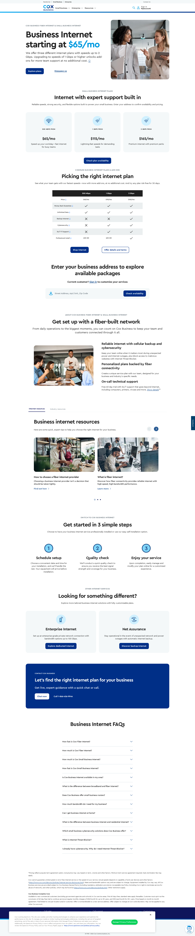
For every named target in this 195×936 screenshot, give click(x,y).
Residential (46, 2)
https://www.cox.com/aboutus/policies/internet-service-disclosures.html (56, 882)
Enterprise (68, 2)
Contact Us (146, 2)
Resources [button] (89, 8)
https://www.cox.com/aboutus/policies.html (90, 888)
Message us (61, 71)
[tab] (36, 409)
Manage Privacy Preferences (124, 922)
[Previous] (149, 429)
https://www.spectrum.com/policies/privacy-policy (82, 925)
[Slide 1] (94, 499)
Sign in (93, 282)
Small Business (57, 2)
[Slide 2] (97, 499)
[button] (134, 7)
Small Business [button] (61, 8)
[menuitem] (62, 8)
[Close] (150, 914)
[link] (35, 71)
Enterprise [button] (76, 8)
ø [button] (89, 60)
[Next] (156, 429)
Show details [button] (153, 390)
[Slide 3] (100, 499)
